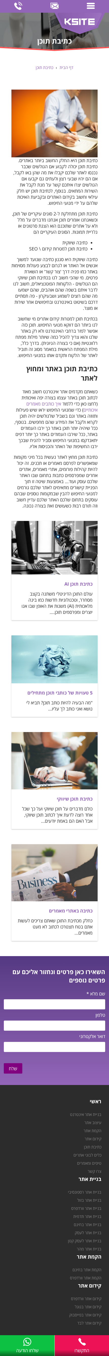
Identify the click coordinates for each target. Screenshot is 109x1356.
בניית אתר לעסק (88, 1232)
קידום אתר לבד (89, 1323)
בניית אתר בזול (89, 1200)
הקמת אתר (92, 1130)
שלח (13, 1068)
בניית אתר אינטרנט (85, 1114)
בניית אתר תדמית (87, 1216)
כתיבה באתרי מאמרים (71, 911)
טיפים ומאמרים (89, 1163)
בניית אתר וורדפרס (86, 1208)
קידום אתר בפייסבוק (85, 1315)
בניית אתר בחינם (87, 1224)
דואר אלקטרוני (92, 1036)
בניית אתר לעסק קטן (84, 1241)
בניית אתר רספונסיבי (84, 1192)
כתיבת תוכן (44, 67)
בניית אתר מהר (89, 1249)
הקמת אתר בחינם (86, 1270)
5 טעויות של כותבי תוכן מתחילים (60, 693)
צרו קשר (94, 1171)
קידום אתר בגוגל (88, 1307)
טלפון (100, 1015)
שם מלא (95, 994)
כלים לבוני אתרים (87, 1155)
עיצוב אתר (92, 1122)
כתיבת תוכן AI (78, 584)
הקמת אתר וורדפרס (85, 1278)
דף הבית (66, 67)
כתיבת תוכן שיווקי (75, 799)
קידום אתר (93, 1139)
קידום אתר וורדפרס (86, 1298)
